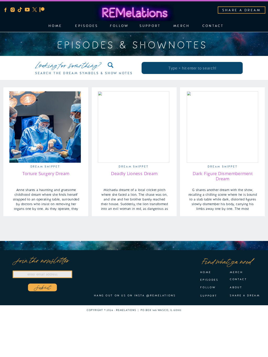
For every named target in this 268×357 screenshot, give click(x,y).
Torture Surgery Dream (45, 173)
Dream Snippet (45, 167)
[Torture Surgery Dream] (45, 127)
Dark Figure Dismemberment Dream (223, 176)
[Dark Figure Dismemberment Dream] (222, 127)
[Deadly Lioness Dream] (133, 127)
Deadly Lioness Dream (134, 173)
